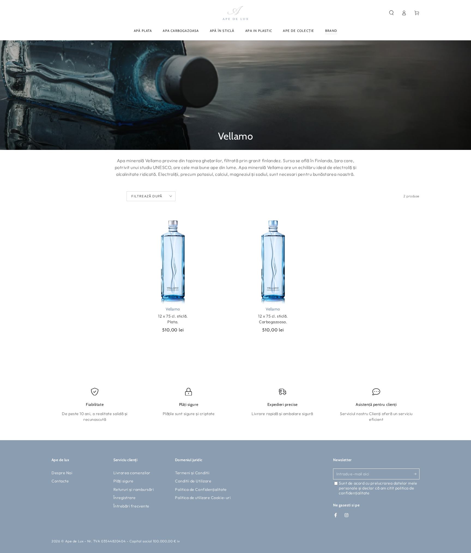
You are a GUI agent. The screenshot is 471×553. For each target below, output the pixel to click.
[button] (391, 12)
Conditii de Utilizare (193, 481)
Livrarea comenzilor (131, 472)
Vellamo (173, 309)
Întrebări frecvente (131, 506)
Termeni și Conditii (192, 472)
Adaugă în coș (188, 344)
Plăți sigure (123, 481)
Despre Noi (62, 472)
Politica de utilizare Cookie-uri (203, 497)
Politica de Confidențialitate (201, 489)
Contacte (60, 481)
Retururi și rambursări (133, 489)
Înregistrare (124, 497)
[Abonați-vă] (416, 474)
